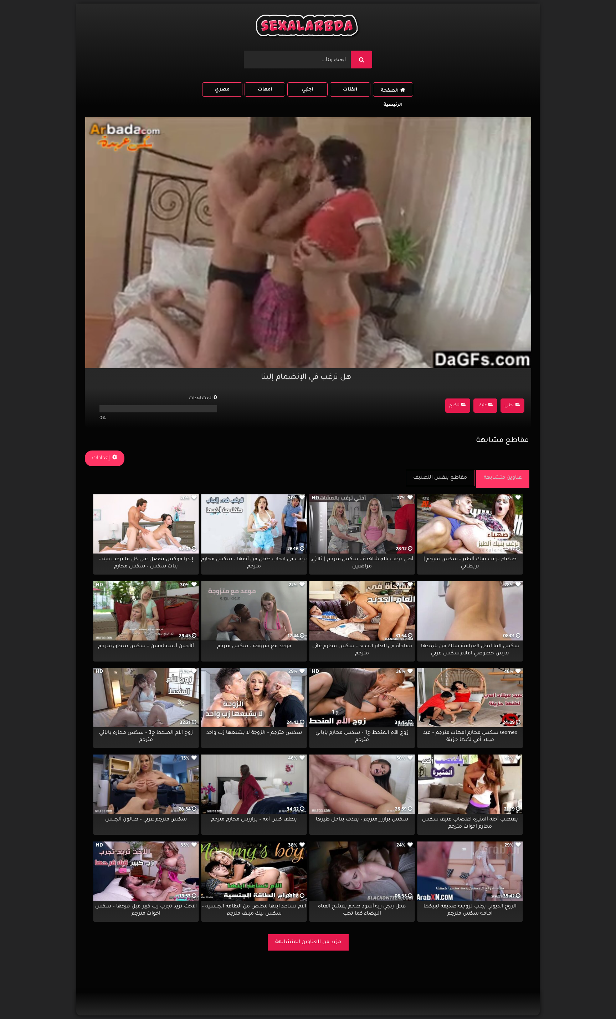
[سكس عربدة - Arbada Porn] (308, 27)
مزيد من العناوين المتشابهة (308, 942)
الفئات (350, 89)
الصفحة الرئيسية (391, 92)
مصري (222, 89)
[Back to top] (593, 998)
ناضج (454, 405)
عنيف (482, 405)
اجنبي (307, 89)
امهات (265, 89)
